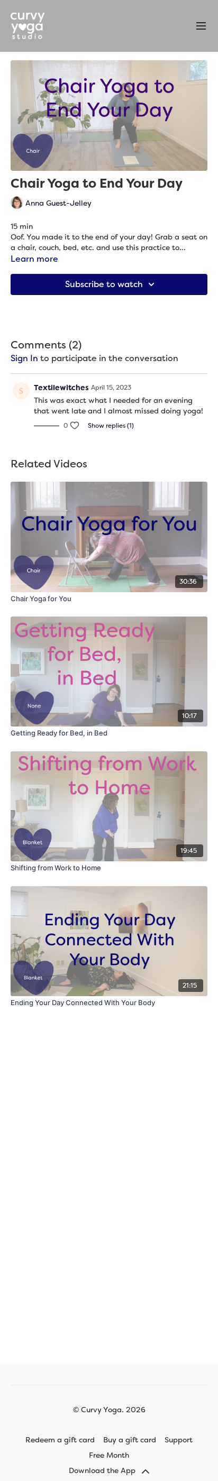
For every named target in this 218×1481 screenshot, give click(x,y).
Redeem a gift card (60, 1440)
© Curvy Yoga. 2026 (109, 1409)
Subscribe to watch (104, 284)
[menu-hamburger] (201, 26)
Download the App (103, 1470)
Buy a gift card (129, 1440)
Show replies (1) (111, 425)
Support (179, 1440)
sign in (24, 358)
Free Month (109, 1455)
